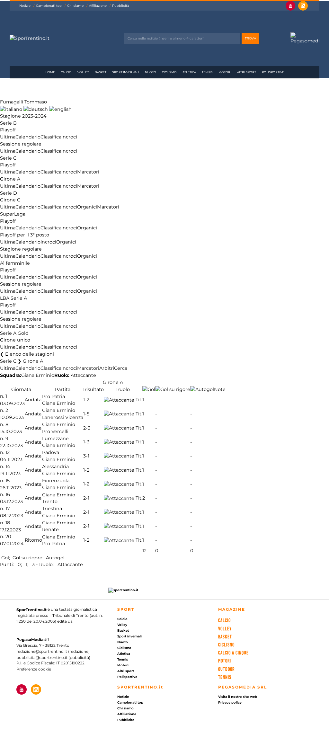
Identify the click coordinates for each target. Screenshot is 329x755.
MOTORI (224, 660)
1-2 (86, 400)
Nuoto (150, 72)
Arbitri (106, 368)
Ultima (7, 137)
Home (50, 72)
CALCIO (224, 620)
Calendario (27, 137)
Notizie (25, 6)
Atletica (189, 72)
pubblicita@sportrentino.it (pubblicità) (53, 657)
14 (7, 466)
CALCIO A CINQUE (233, 652)
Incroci (69, 137)
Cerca (120, 368)
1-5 (86, 414)
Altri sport (246, 72)
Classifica (50, 137)
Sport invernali (125, 72)
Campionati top (49, 6)
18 (7, 523)
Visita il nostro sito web (237, 697)
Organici (87, 207)
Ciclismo (169, 72)
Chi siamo (75, 6)
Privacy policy (230, 702)
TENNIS (224, 677)
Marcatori (88, 172)
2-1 (86, 498)
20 (8, 537)
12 (7, 453)
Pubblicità (120, 6)
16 (7, 495)
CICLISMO (226, 644)
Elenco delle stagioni (29, 354)
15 (7, 481)
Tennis (207, 72)
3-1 (86, 456)
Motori (224, 72)
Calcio (66, 72)
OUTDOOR (226, 669)
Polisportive (273, 72)
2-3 (86, 428)
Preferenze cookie (33, 669)
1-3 (86, 442)
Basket (100, 72)
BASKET (225, 636)
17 (7, 508)
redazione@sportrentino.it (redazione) (53, 651)
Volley (83, 72)
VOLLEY (225, 628)
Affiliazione (98, 6)
